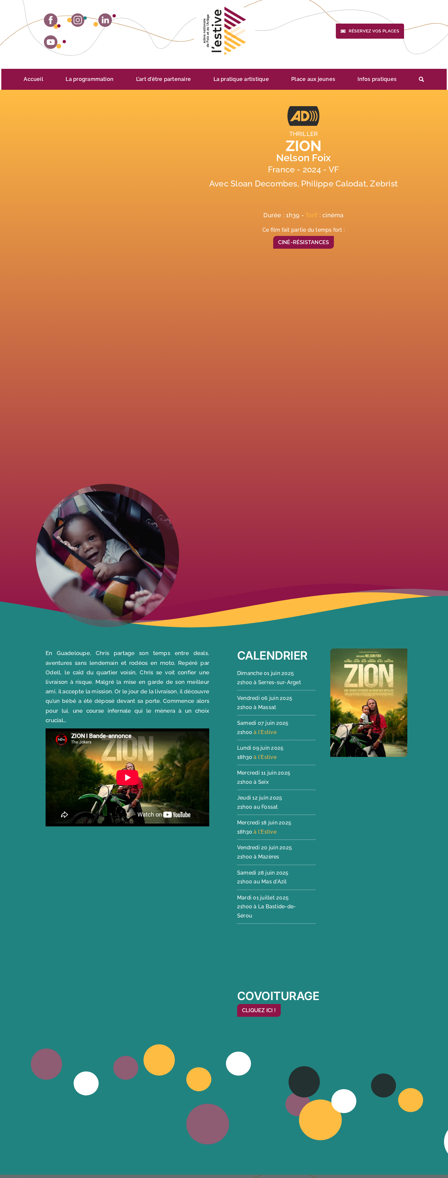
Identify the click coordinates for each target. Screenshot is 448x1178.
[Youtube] (55, 42)
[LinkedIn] (104, 20)
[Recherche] (421, 79)
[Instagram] (77, 20)
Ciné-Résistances (303, 242)
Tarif (312, 215)
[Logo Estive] (224, 31)
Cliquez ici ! (259, 1010)
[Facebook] (52, 21)
